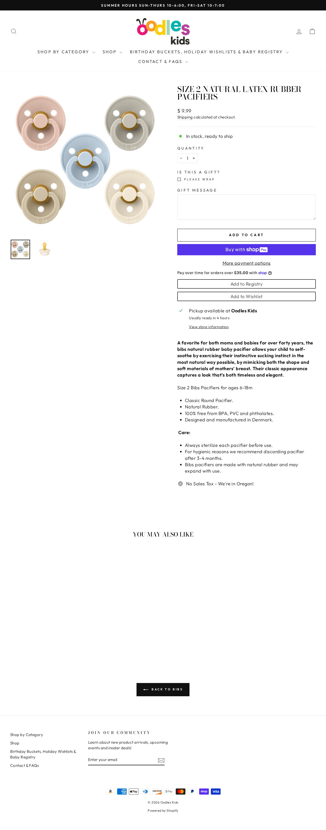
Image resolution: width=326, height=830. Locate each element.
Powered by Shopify (163, 810)
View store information (209, 327)
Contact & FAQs (161, 61)
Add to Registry (246, 284)
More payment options (247, 263)
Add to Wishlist (246, 296)
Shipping (185, 117)
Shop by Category (64, 51)
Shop (110, 51)
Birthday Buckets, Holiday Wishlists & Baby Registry (207, 51)
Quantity (191, 148)
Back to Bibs (166, 689)
